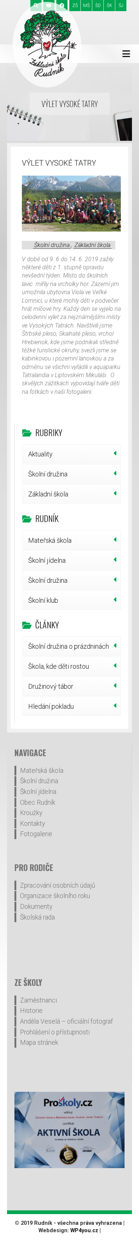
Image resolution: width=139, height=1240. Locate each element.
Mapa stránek (39, 1042)
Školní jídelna (47, 560)
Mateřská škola (50, 540)
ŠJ (121, 5)
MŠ (86, 5)
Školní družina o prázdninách (68, 646)
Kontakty (32, 823)
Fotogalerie (36, 834)
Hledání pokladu (51, 706)
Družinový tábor (50, 686)
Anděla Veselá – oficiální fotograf (66, 1021)
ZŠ (75, 5)
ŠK (109, 5)
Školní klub (43, 600)
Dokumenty (36, 906)
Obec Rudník (37, 802)
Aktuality (40, 454)
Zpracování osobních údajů (57, 885)
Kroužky (31, 813)
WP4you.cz (84, 1230)
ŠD (98, 5)
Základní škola (92, 245)
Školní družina (52, 245)
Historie (31, 1010)
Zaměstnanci (38, 1000)
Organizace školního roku (55, 896)
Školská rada (37, 917)
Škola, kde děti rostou (58, 666)
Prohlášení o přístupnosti (55, 1032)
